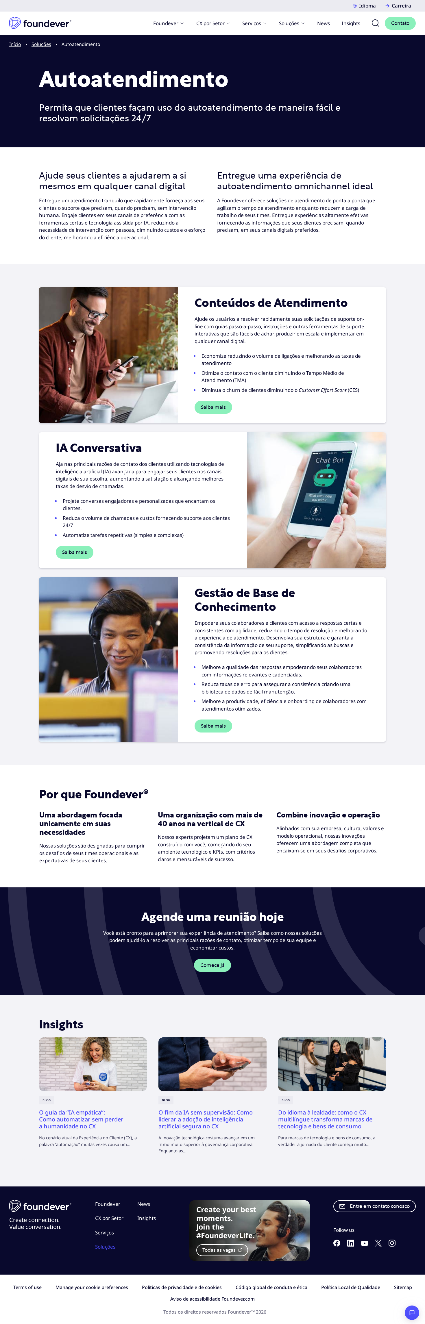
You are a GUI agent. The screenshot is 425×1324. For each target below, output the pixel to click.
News (323, 23)
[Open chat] (412, 1313)
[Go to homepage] (40, 23)
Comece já (212, 965)
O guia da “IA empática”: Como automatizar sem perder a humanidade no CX (81, 1119)
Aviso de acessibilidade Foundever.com (212, 1299)
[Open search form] (375, 23)
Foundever (165, 23)
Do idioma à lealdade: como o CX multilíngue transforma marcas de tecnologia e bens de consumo (325, 1119)
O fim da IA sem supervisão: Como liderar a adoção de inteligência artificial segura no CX (205, 1119)
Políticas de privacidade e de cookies (182, 1287)
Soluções (289, 23)
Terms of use (27, 1287)
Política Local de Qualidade (350, 1287)
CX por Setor (210, 23)
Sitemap (403, 1287)
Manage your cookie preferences (92, 1287)
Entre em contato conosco (380, 1206)
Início (15, 44)
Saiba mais (213, 407)
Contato (400, 23)
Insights (351, 23)
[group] (93, 1092)
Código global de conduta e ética (271, 1287)
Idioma (367, 5)
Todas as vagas (219, 1250)
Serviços (251, 23)
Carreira (401, 5)
